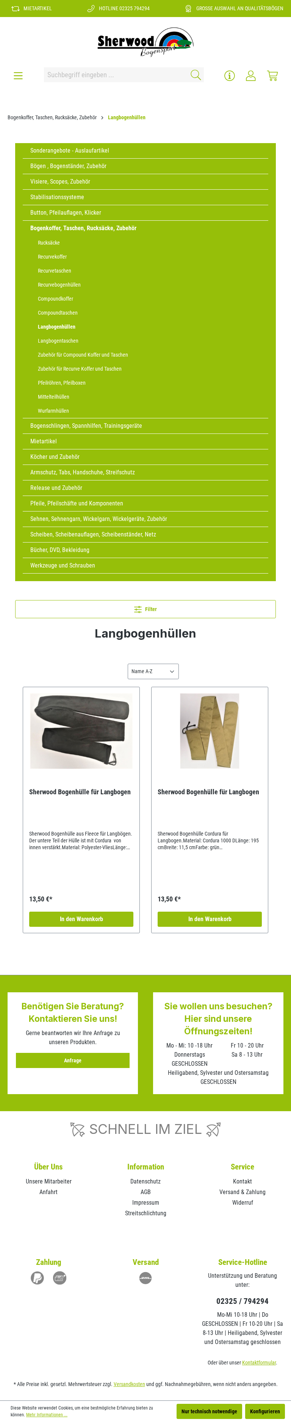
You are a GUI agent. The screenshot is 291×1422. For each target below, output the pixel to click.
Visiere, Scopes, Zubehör (60, 181)
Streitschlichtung (145, 1213)
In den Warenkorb (81, 919)
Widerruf (242, 1202)
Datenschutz (145, 1181)
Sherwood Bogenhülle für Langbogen (80, 792)
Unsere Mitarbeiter (49, 1181)
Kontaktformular (259, 1363)
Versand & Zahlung (242, 1192)
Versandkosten (129, 1384)
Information (145, 1166)
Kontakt (242, 1181)
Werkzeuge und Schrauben (62, 565)
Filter (150, 609)
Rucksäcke (49, 243)
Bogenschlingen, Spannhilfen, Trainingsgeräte (86, 425)
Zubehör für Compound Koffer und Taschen (83, 355)
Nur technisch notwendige (209, 1411)
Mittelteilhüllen (53, 397)
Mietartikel (43, 441)
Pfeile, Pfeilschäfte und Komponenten (76, 503)
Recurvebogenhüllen (59, 285)
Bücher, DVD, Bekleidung (59, 550)
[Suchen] (194, 74)
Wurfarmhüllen (53, 411)
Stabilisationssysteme (57, 197)
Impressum (145, 1202)
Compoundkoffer (55, 299)
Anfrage (72, 1060)
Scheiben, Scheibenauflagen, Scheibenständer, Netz (93, 534)
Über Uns (48, 1166)
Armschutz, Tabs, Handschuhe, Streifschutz (82, 472)
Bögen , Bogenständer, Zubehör (68, 166)
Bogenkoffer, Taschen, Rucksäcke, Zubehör (83, 228)
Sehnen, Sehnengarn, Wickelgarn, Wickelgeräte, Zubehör (98, 518)
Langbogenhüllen (56, 327)
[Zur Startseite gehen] (145, 42)
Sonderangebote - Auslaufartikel (69, 150)
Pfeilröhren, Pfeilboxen (62, 383)
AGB (146, 1192)
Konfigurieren (265, 1411)
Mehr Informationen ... (46, 1414)
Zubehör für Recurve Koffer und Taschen (80, 369)
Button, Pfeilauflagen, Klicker (65, 212)
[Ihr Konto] (250, 75)
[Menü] (18, 75)
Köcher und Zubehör (55, 456)
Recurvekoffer (52, 257)
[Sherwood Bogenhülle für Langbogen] (81, 731)
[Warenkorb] (272, 75)
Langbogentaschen (58, 341)
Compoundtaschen (58, 313)
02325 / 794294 (242, 1301)
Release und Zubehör (56, 487)
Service (242, 1166)
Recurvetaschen (54, 271)
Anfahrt (48, 1192)
